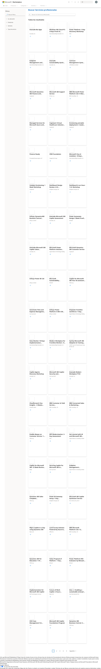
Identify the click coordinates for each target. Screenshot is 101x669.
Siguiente (72, 651)
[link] (37, 37)
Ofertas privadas (70, 657)
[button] (29, 15)
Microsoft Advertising (43, 662)
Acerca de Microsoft (80, 662)
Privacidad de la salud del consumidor (10, 668)
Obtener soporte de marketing (32, 659)
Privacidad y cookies (50, 668)
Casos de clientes (25, 657)
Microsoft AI (3, 662)
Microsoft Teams (65, 662)
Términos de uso (60, 668)
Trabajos (72, 662)
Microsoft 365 (33, 662)
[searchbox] (17, 14)
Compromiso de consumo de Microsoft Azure (86, 657)
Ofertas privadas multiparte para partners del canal (63, 660)
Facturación (3, 659)
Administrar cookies (95, 668)
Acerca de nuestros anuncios (82, 668)
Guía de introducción (47, 657)
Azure (20, 662)
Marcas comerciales (70, 668)
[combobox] (52, 14)
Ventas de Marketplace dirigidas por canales (38, 660)
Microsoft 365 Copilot (55, 662)
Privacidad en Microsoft (92, 662)
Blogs (19, 657)
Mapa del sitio (24, 668)
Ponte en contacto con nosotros (36, 668)
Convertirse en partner (12, 659)
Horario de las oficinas (36, 657)
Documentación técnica (59, 657)
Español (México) (4, 665)
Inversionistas (3, 663)
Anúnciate (20, 659)
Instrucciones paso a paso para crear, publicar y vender (66, 659)
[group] (30, 36)
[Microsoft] (7, 2)
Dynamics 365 (26, 662)
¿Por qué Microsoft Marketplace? (8, 657)
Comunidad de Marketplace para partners (16, 660)
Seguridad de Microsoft (13, 662)
